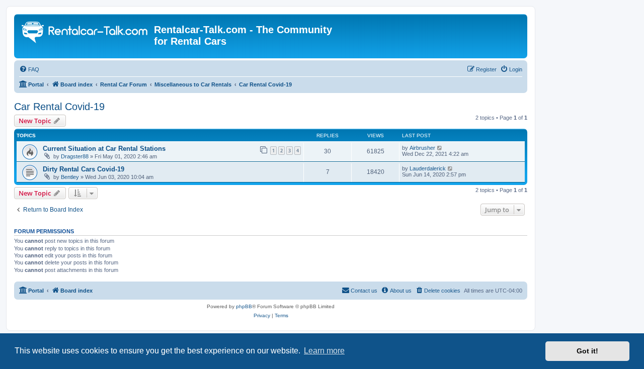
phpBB (244, 306)
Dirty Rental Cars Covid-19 (83, 169)
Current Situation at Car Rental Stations (104, 148)
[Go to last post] (440, 148)
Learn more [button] (324, 350)
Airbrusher (422, 148)
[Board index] (85, 33)
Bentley (70, 177)
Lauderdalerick (428, 168)
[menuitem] (29, 69)
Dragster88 (75, 156)
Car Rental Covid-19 (59, 106)
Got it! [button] (587, 351)
